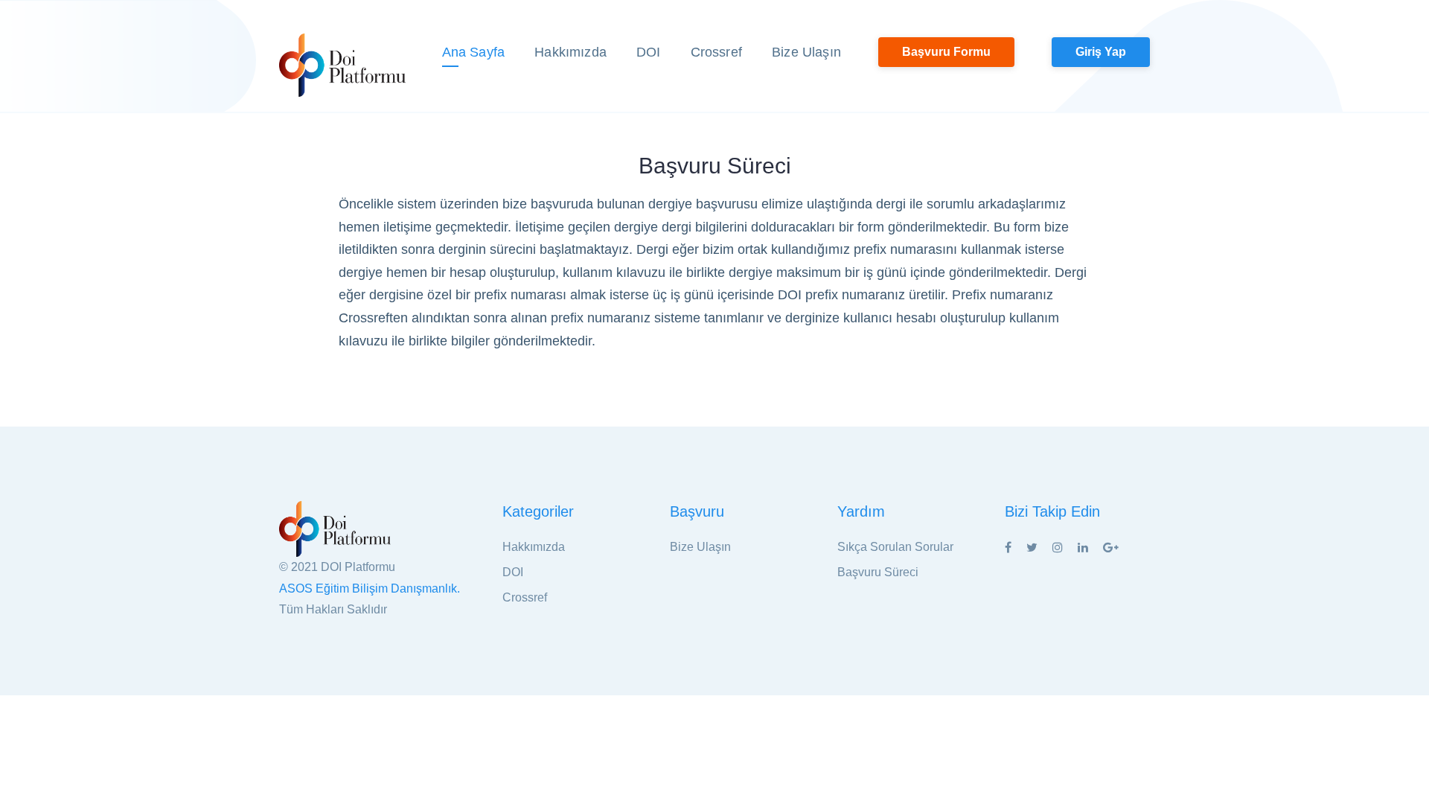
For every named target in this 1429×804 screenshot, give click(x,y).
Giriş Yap (1100, 51)
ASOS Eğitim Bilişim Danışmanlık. (369, 588)
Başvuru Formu (946, 51)
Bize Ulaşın (806, 52)
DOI (648, 52)
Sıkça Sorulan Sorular (895, 546)
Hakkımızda (570, 52)
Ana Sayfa (473, 52)
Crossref (716, 52)
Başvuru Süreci (877, 572)
